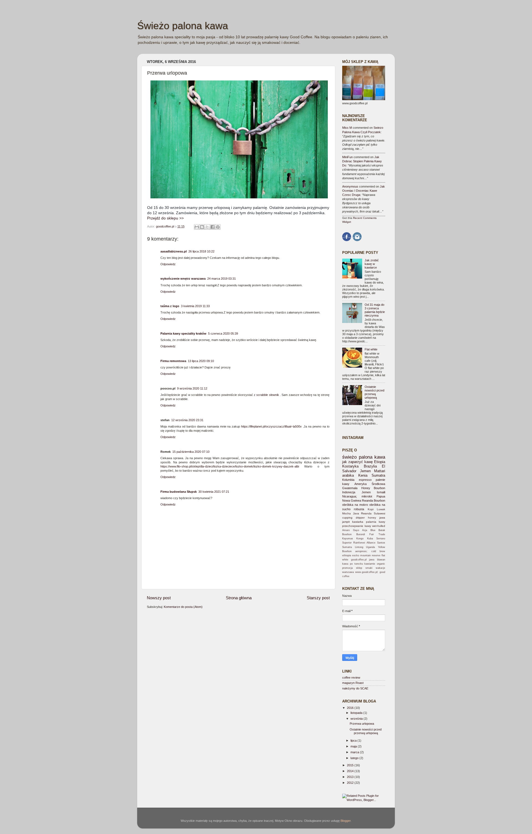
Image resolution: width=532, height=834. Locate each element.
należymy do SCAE (355, 688)
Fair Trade (377, 534)
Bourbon (347, 534)
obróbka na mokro (355, 504)
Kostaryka (350, 466)
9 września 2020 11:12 (192, 388)
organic (381, 563)
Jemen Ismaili (373, 492)
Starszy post (318, 597)
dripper (360, 517)
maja (354, 746)
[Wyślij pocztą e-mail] (197, 227)
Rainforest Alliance (364, 542)
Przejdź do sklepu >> (165, 218)
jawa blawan (377, 559)
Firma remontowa (173, 361)
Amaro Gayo (350, 530)
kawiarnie (369, 563)
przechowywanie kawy (356, 525)
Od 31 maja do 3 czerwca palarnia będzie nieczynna (375, 310)
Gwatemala (349, 488)
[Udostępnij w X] (207, 227)
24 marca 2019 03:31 (221, 278)
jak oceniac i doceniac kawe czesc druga (363, 190)
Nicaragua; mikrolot (357, 496)
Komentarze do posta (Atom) (183, 606)
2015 (350, 765)
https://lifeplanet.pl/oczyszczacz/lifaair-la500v (271, 426)
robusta (359, 509)
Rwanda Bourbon (373, 500)
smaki (368, 568)
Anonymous (350, 186)
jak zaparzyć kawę (357, 462)
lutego (355, 758)
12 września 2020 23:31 (187, 420)
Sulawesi (379, 513)
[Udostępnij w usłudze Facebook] (212, 227)
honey (372, 517)
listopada (357, 712)
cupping (347, 517)
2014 (350, 771)
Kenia (362, 475)
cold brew (378, 551)
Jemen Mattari (372, 471)
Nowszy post (159, 597)
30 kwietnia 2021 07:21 (213, 491)
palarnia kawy (375, 521)
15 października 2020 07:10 (190, 451)
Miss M (347, 127)
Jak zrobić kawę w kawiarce (372, 264)
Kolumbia (348, 479)
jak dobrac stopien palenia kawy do (362, 161)
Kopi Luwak (376, 509)
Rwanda (366, 513)
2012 (350, 782)
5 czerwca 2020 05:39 (223, 333)
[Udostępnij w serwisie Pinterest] (218, 227)
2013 (350, 777)
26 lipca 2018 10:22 (201, 251)
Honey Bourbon (373, 488)
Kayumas (347, 538)
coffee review (351, 677)
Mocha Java (350, 513)
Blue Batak (377, 530)
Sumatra (378, 475)
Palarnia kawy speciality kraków (183, 333)
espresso (365, 479)
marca (355, 752)
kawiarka (357, 521)
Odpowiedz (168, 264)
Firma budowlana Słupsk (178, 491)
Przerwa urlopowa (362, 723)
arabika (348, 475)
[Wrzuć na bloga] (202, 227)
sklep (359, 568)
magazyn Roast (353, 682)
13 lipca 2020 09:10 (201, 361)
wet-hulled (378, 525)
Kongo (360, 538)
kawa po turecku (352, 563)
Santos (381, 542)
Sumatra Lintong (352, 547)
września (357, 718)
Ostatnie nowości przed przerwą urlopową (374, 392)
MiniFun (347, 157)
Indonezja (348, 492)
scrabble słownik (267, 394)
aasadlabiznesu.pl (173, 251)
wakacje (380, 568)
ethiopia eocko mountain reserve (361, 555)
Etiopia (379, 462)
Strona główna (239, 597)
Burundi (360, 534)
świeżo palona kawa (363, 457)
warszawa (348, 572)
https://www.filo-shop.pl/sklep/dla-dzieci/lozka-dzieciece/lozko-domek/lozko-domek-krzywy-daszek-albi (229, 466)
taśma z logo (169, 306)
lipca (354, 740)
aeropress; (361, 551)
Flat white (371, 349)
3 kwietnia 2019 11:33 (195, 306)
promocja (347, 568)
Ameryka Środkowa (369, 484)
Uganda (370, 547)
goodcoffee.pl (165, 226)
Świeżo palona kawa (182, 25)
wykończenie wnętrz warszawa (183, 278)
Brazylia (370, 466)
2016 (350, 707)
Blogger (346, 820)
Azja (364, 530)
